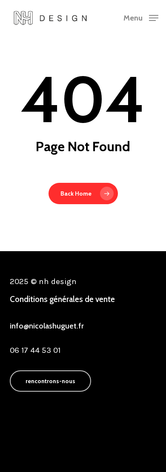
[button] (140, 17)
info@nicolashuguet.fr (47, 326)
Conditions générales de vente (62, 299)
